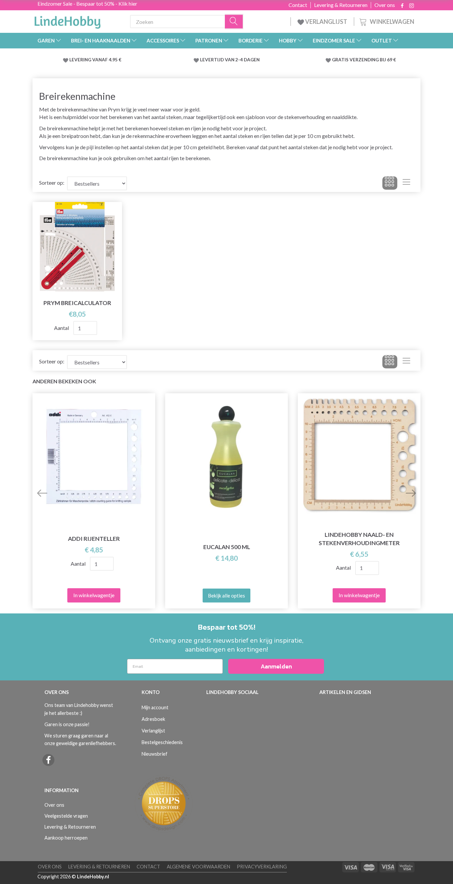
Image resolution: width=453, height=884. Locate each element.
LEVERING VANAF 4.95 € (95, 59)
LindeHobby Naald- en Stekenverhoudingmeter (359, 538)
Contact (298, 5)
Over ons (384, 5)
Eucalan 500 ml (226, 546)
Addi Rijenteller (94, 538)
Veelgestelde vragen (66, 816)
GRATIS (341, 59)
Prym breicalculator (77, 302)
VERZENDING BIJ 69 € (373, 59)
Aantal (62, 328)
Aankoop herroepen (66, 838)
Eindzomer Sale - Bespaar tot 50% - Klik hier (87, 3)
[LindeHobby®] (67, 20)
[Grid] (389, 183)
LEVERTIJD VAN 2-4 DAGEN (230, 59)
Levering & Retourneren (340, 5)
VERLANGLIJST (325, 21)
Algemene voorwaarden (198, 866)
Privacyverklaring (262, 866)
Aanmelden (276, 666)
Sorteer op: (51, 182)
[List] (406, 183)
